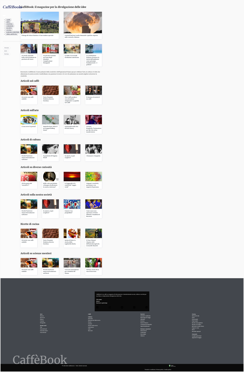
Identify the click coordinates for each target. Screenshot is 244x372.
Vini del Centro (44, 330)
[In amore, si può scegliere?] (72, 149)
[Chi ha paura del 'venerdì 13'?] (29, 176)
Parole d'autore (144, 322)
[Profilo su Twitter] (122, 307)
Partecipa (6, 54)
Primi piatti (195, 319)
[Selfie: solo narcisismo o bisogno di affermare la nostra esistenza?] (50, 176)
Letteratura (91, 327)
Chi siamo (6, 47)
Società (9, 28)
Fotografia (42, 322)
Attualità (142, 319)
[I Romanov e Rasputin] (93, 149)
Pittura (42, 319)
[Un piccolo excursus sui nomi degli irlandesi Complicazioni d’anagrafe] (50, 48)
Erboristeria (143, 330)
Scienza (142, 321)
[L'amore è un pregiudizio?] (72, 204)
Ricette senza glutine (197, 322)
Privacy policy (159, 369)
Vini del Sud (43, 332)
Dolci (193, 317)
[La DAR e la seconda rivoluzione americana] (72, 48)
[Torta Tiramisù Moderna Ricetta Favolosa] (50, 90)
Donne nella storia (93, 325)
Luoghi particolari (196, 336)
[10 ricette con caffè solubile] (29, 90)
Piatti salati (195, 321)
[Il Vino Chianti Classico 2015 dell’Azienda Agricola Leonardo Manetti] (93, 233)
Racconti (90, 330)
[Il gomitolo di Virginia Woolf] (50, 149)
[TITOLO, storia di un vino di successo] (93, 262)
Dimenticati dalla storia (94, 320)
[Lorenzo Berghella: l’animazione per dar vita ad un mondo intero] (93, 119)
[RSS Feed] (146, 307)
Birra (193, 329)
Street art (42, 317)
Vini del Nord (43, 329)
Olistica (142, 336)
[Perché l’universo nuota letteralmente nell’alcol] (29, 149)
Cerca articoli (11, 34)
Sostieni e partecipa (101, 303)
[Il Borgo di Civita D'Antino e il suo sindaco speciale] (40, 22)
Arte (8, 22)
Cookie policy (167, 369)
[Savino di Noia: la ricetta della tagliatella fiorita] (72, 233)
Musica (42, 315)
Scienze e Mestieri (12, 32)
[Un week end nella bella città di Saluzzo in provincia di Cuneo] (29, 48)
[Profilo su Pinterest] (134, 307)
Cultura (9, 24)
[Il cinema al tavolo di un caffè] (93, 90)
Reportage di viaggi (145, 317)
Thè (41, 327)
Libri (89, 329)
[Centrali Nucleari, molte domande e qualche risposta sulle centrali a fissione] (83, 22)
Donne (89, 322)
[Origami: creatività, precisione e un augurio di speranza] (93, 176)
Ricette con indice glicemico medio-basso (198, 325)
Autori (5, 51)
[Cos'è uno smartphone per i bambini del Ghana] (72, 262)
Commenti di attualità (146, 324)
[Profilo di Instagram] (109, 307)
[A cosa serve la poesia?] (29, 119)
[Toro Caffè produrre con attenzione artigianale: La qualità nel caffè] (72, 90)
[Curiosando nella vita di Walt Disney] (72, 119)
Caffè (8, 20)
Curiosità (9, 26)
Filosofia (90, 318)
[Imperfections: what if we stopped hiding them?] (50, 119)
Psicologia (143, 334)
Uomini (90, 323)
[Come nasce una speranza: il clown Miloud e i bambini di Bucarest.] (93, 204)
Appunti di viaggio (196, 337)
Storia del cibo (195, 315)
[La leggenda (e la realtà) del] (72, 176)
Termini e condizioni (150, 369)
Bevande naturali (196, 331)
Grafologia (143, 332)
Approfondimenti (145, 326)
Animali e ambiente (145, 315)
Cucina (8, 30)
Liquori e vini (195, 328)
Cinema (42, 321)
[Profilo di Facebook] (97, 307)
